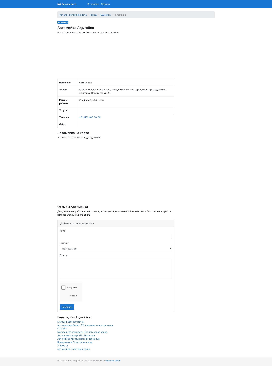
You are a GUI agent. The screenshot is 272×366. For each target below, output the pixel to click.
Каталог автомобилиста (73, 14)
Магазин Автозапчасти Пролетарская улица (82, 332)
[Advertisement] (115, 56)
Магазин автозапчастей (70, 321)
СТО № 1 (62, 328)
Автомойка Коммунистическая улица (78, 338)
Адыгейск (105, 14)
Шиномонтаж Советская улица (74, 342)
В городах (93, 4)
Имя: (62, 230)
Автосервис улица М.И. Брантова (76, 335)
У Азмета (62, 345)
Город (93, 14)
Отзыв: (63, 255)
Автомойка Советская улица (73, 349)
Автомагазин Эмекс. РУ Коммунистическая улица (85, 325)
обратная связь (112, 360)
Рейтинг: (64, 243)
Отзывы (105, 4)
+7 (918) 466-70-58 (90, 117)
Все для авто (69, 4)
